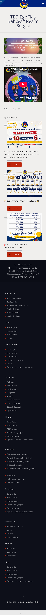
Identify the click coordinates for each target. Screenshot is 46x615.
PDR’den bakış (12, 357)
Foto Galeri (11, 548)
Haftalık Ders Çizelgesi (15, 360)
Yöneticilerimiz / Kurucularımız (18, 305)
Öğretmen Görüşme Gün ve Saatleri (20, 367)
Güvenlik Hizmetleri (14, 407)
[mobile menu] (43, 3)
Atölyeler (10, 396)
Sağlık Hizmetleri (13, 389)
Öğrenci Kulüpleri (13, 436)
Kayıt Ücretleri (12, 331)
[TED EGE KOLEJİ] (24, 3)
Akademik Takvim (13, 316)
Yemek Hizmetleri (13, 400)
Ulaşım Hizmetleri (13, 403)
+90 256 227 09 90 (24, 265)
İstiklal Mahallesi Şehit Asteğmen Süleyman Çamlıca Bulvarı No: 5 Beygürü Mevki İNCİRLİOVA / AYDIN (23, 274)
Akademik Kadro (13, 309)
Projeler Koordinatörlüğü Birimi (18, 461)
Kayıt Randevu (12, 335)
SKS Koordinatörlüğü (14, 465)
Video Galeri (11, 552)
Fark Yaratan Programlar (16, 479)
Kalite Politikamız (13, 313)
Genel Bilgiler (11, 349)
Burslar (9, 338)
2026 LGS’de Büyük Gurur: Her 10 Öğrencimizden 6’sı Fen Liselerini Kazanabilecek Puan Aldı (22, 154)
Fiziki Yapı (10, 382)
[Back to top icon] (23, 596)
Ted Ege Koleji (12, 302)
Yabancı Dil (11, 475)
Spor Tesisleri (12, 386)
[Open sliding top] (2, 2)
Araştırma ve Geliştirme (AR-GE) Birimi (20, 469)
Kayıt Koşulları (12, 327)
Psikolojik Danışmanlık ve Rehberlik (19, 458)
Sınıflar (9, 364)
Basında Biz (11, 556)
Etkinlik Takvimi (12, 537)
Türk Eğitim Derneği (14, 298)
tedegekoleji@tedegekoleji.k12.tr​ (24, 268)
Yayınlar (10, 530)
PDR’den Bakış (12, 429)
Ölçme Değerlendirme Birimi (17, 454)
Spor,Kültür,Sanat (13, 483)
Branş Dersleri (12, 353)
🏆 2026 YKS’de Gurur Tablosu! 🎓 (21, 201)
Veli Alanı (10, 534)
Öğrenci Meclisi (12, 410)
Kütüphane (11, 393)
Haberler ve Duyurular (15, 526)
